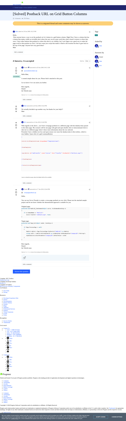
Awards (5, 384)
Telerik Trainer (27, 94)
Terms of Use (7, 412)
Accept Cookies (100, 417)
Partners (5, 310)
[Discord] (8, 352)
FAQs (5, 315)
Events (5, 313)
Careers (5, 388)
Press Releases (7, 385)
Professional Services (9, 309)
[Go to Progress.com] (5, 375)
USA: (13, 330)
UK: (13, 331)
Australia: (14, 336)
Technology (6, 382)
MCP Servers (3, 286)
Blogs (5, 306)
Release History (7, 302)
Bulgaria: (14, 334)
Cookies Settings (117, 417)
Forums (5, 304)
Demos (5, 299)
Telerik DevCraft (4, 280)
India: (13, 333)
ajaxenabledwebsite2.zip (30, 71)
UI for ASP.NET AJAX (30, 7)
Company (6, 381)
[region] (63, 417)
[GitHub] (8, 350)
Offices (5, 390)
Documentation (7, 301)
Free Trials (6, 290)
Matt (16, 31)
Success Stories (7, 321)
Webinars (5, 307)
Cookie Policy (14, 418)
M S (25, 122)
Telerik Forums (18, 7)
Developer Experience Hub (10, 298)
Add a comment (18, 52)
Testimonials (6, 322)
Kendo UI (2, 283)
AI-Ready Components (13, 286)
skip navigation (17, 4)
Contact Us (6, 328)
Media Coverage (7, 387)
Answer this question (21, 271)
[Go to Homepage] (22, 4)
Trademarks (112, 408)
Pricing (5, 292)
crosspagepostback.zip (30, 192)
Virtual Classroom (8, 312)
